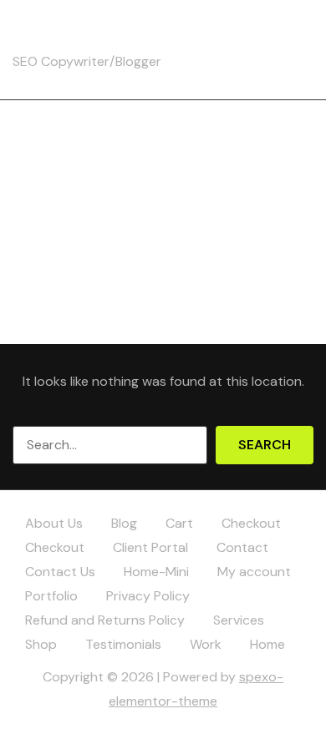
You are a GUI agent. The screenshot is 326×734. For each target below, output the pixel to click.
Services (238, 620)
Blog (124, 523)
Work (206, 644)
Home (267, 644)
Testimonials (123, 644)
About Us (54, 523)
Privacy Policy (148, 596)
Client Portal (150, 547)
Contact (242, 547)
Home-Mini (156, 571)
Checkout (251, 523)
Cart (179, 523)
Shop (41, 644)
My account (254, 571)
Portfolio (51, 596)
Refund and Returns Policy (105, 620)
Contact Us (60, 571)
